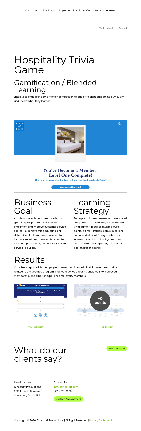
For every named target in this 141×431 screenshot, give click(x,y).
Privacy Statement (100, 420)
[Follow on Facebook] (119, 409)
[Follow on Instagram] (125, 409)
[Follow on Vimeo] (97, 409)
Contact (123, 28)
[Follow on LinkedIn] (108, 409)
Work (101, 28)
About (110, 28)
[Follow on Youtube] (103, 409)
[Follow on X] (114, 409)
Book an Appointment (68, 399)
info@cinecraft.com (66, 387)
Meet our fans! (117, 348)
